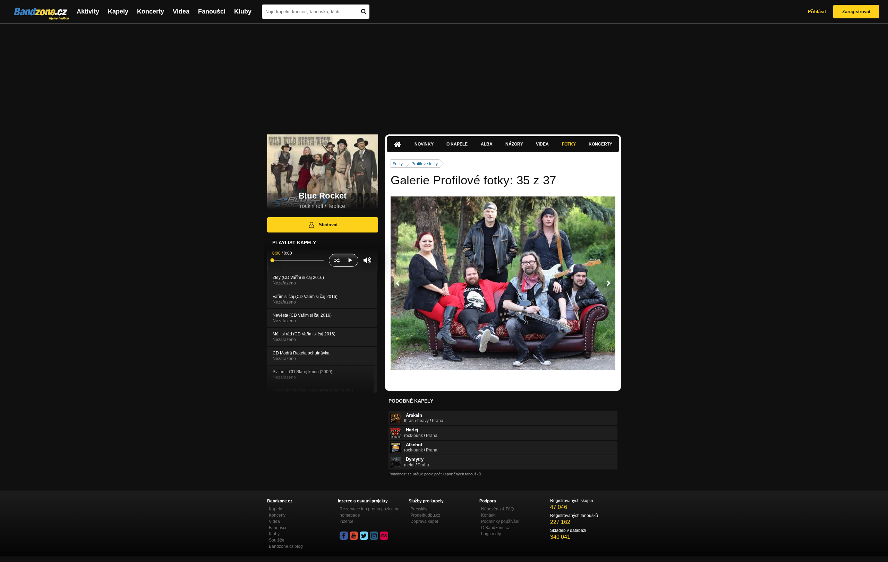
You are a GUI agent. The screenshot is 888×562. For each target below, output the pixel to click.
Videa (181, 11)
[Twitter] (364, 536)
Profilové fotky (424, 163)
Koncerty (150, 11)
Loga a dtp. (491, 534)
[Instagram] (374, 536)
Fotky (569, 144)
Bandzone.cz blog (286, 546)
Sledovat (328, 224)
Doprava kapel (424, 521)
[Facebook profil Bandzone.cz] (344, 536)
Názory (514, 144)
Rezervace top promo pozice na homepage (370, 512)
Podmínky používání (500, 521)
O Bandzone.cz (495, 527)
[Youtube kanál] (354, 536)
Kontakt (488, 515)
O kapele (457, 144)
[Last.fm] (384, 536)
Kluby (242, 11)
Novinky (424, 144)
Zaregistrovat (856, 11)
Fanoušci (211, 11)
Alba (487, 144)
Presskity (418, 509)
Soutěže (276, 540)
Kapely (118, 11)
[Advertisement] (444, 75)
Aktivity (88, 11)
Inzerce (346, 521)
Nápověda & (497, 509)
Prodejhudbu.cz (425, 515)
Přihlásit (817, 11)
